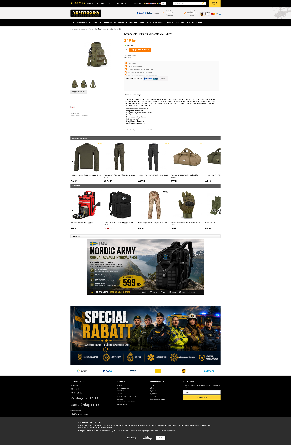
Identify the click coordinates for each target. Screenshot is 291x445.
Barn (142, 22)
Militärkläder (106, 22)
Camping (169, 22)
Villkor (127, 3)
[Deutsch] (149, 3)
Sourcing (120, 399)
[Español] (157, 3)
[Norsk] (153, 3)
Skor (149, 22)
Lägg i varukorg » (140, 50)
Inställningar (132, 438)
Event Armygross (123, 388)
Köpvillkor (120, 391)
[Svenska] (145, 3)
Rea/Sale (199, 22)
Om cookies (154, 396)
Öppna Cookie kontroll (158, 399)
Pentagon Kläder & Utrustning (85, 22)
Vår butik (153, 388)
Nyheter (190, 22)
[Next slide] (219, 162)
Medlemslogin (136, 3)
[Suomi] (151, 3)
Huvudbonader (120, 22)
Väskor (91, 29)
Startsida (73, 29)
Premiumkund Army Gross (126, 402)
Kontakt (120, 3)
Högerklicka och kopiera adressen (79, 116)
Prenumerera (202, 397)
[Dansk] (155, 3)
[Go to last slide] (72, 162)
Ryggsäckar (158, 22)
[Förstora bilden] (97, 55)
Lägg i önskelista (78, 92)
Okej (160, 438)
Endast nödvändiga (147, 438)
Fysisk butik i (141, 75)
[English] (147, 3)
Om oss (119, 393)
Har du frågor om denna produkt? (139, 130)
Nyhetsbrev (154, 393)
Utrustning (180, 22)
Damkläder (133, 22)
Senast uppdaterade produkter (128, 396)
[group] (86, 161)
